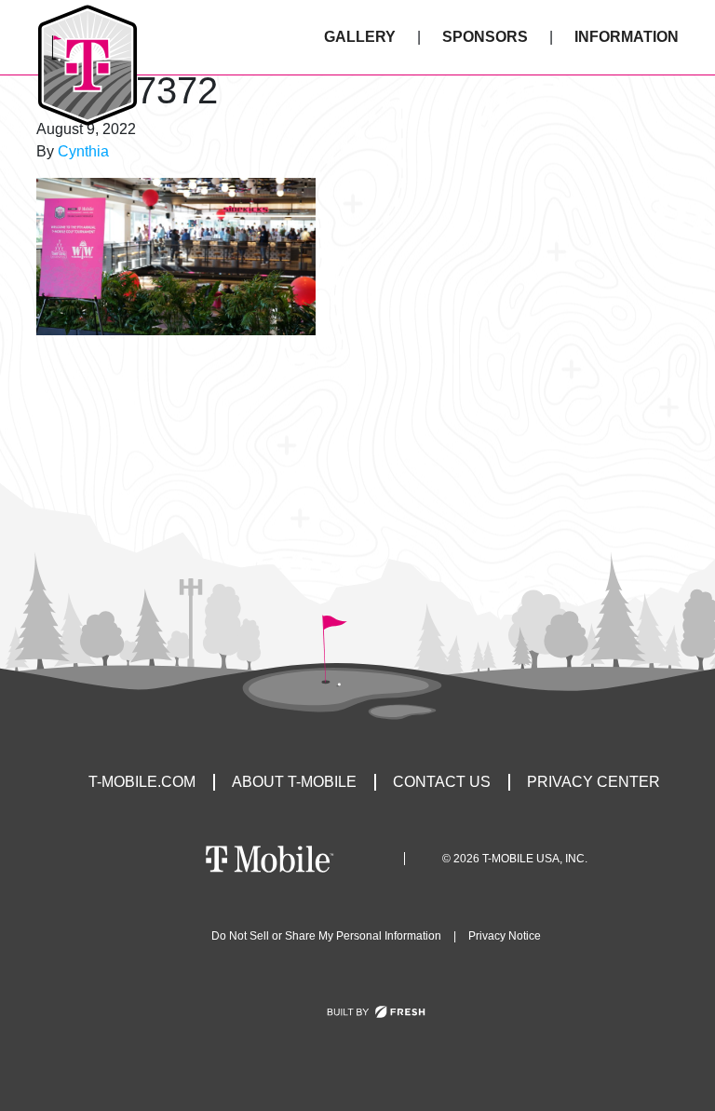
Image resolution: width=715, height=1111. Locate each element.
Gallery (360, 37)
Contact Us (442, 782)
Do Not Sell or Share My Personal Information (326, 935)
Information (626, 37)
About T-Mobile (294, 782)
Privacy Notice (504, 935)
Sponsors (485, 37)
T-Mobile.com (142, 782)
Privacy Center (593, 782)
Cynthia (83, 151)
